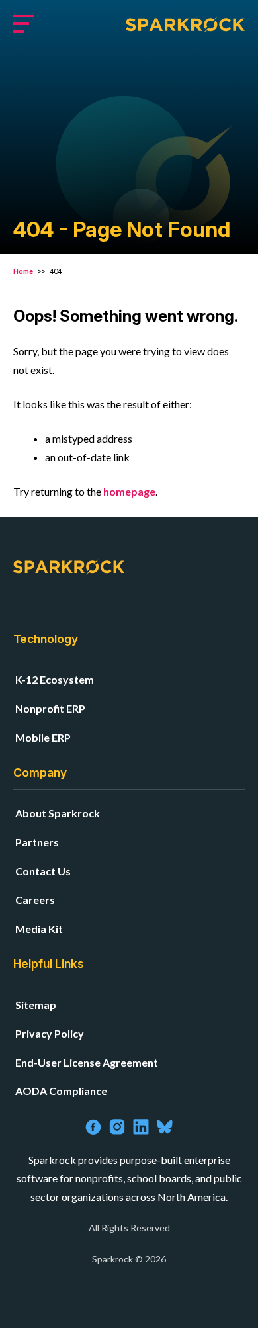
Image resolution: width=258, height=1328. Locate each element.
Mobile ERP (43, 737)
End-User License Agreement (86, 1062)
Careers (35, 899)
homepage (129, 491)
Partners (37, 842)
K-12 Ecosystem (54, 679)
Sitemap (35, 1004)
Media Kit (39, 928)
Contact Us (43, 871)
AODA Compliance (61, 1091)
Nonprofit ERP (50, 708)
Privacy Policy (49, 1033)
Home (23, 271)
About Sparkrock (57, 813)
